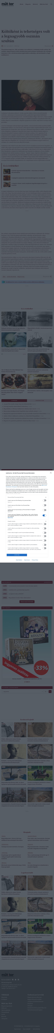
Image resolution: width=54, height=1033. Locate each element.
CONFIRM (16, 554)
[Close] (51, 473)
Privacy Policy (35, 560)
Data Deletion (19, 560)
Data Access (27, 560)
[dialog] (27, 516)
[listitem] (27, 497)
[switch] (44, 500)
